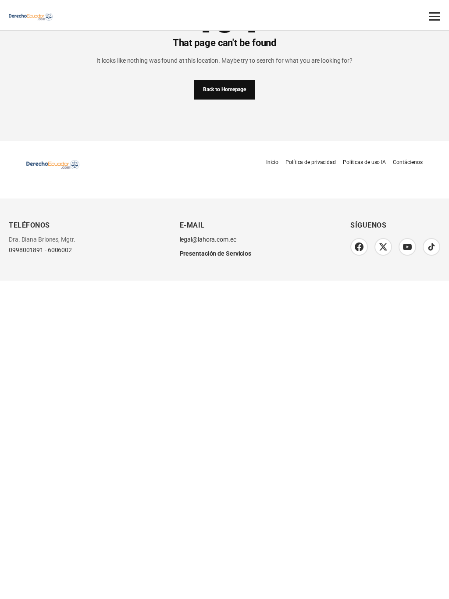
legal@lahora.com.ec (208, 239)
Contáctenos (408, 162)
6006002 (60, 250)
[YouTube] (407, 247)
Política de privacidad (310, 162)
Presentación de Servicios (216, 253)
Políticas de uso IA (364, 162)
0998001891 (26, 250)
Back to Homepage (224, 89)
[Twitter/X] (383, 247)
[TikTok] (431, 247)
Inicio (272, 162)
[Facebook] (359, 247)
